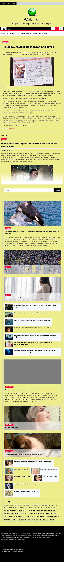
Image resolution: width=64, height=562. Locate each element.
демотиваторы (46, 511)
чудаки (51, 519)
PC (30, 505)
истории (41, 513)
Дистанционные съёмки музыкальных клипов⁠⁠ (21, 390)
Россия (29, 511)
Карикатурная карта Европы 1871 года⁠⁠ (26, 491)
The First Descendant (11, 508)
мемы (18, 516)
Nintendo (25, 505)
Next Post (4, 135)
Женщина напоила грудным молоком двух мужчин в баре (32, 327)
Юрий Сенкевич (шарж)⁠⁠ (50, 476)
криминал (53, 513)
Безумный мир (34, 508)
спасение (35, 519)
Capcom (6, 505)
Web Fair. (32, 19)
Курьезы (5, 42)
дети (54, 511)
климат (47, 513)
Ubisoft (21, 508)
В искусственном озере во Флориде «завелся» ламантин (32, 320)
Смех (34, 511)
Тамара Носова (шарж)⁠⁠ (12, 427)
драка (12, 513)
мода (22, 516)
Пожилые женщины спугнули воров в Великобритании (31, 312)
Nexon (20, 505)
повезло (49, 516)
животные (33, 513)
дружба (17, 513)
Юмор (38, 511)
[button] (53, 28)
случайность (21, 519)
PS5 (52, 505)
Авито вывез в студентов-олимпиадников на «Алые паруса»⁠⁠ (23, 454)
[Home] (3, 28)
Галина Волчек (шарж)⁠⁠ (21, 469)
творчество (44, 519)
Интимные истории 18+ (47, 508)
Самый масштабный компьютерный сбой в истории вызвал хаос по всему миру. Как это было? (32, 270)
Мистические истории (18, 511)
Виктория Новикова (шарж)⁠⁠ (48, 469)
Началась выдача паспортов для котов (28, 46)
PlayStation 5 (45, 505)
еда (22, 513)
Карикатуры (9, 386)
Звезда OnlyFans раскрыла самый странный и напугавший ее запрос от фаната (35, 336)
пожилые (55, 516)
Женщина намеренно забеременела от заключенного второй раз (25, 298)
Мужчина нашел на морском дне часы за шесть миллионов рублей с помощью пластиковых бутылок (34, 351)
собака (29, 519)
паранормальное (39, 516)
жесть (26, 513)
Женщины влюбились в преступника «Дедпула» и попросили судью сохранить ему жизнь (35, 306)
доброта (7, 513)
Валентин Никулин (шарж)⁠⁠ (22, 476)
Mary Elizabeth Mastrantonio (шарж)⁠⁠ (25, 484)
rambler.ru (12, 128)
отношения (29, 516)
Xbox (26, 508)
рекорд (13, 519)
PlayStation (36, 505)
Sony (55, 505)
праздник (7, 519)
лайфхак (12, 516)
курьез (6, 516)
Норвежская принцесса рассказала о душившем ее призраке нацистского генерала (33, 343)
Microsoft (13, 505)
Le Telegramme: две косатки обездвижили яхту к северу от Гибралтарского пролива (32, 232)
